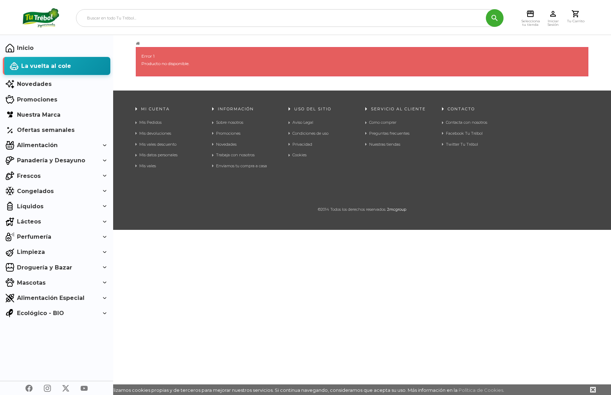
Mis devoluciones (155, 133)
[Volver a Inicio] (138, 43)
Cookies (299, 154)
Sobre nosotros (229, 122)
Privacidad (302, 144)
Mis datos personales (158, 154)
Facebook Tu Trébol (464, 133)
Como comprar (382, 122)
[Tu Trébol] (41, 18)
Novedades (226, 144)
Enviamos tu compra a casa (241, 165)
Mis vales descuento (157, 144)
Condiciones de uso (310, 133)
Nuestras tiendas (384, 144)
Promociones (228, 133)
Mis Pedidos (150, 122)
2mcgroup (396, 209)
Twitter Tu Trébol (462, 144)
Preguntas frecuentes (389, 133)
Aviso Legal (302, 122)
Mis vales (147, 165)
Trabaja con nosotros (235, 154)
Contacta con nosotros (466, 122)
